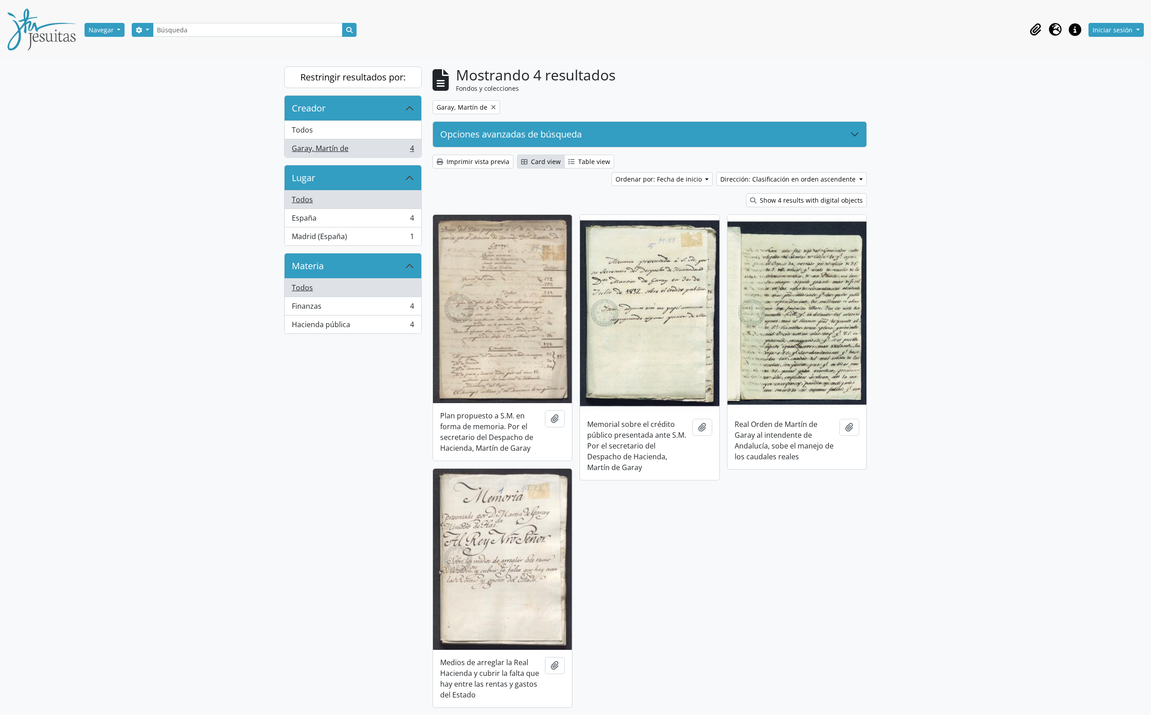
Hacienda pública (352, 326)
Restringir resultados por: (353, 77)
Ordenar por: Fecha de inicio (660, 179)
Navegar (102, 30)
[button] (1035, 30)
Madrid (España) (352, 238)
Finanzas (352, 308)
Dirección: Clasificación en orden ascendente (788, 179)
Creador (309, 108)
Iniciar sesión (1113, 30)
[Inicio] (45, 30)
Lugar (303, 178)
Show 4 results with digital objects (810, 200)
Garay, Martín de (352, 150)
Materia (308, 266)
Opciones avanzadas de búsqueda (511, 134)
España (352, 220)
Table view (593, 161)
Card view (545, 161)
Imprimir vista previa (477, 161)
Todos (302, 130)
